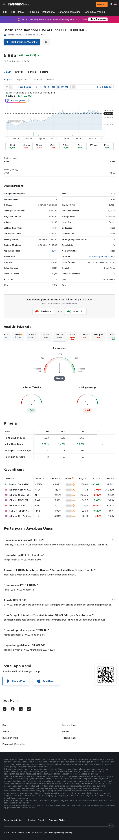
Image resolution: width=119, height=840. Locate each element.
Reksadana (48, 12)
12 (114, 274)
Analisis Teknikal (16, 326)
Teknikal (31, 71)
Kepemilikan (22, 79)
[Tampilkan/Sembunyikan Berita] (73, 87)
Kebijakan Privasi (36, 820)
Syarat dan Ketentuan (13, 820)
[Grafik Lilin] (7, 87)
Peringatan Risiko (57, 820)
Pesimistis (46, 311)
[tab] (18, 336)
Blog (4, 725)
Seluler (6, 731)
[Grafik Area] (11, 87)
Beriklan (66, 731)
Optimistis (78, 311)
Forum (44, 71)
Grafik (19, 71)
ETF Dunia (33, 12)
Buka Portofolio (10, 737)
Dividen (50, 79)
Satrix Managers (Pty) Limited (102, 256)
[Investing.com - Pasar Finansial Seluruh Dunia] (18, 4)
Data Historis (38, 79)
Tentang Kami (69, 725)
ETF (5, 12)
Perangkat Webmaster (13, 744)
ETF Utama (17, 12)
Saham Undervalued (69, 12)
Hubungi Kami (69, 737)
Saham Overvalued (94, 12)
